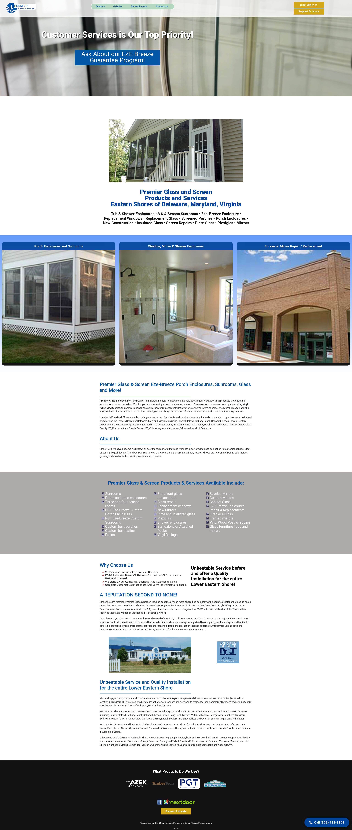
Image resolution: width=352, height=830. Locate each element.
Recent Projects (139, 6)
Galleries (117, 6)
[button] (326, 822)
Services (100, 6)
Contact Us (162, 6)
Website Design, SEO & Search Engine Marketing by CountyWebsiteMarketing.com (176, 823)
